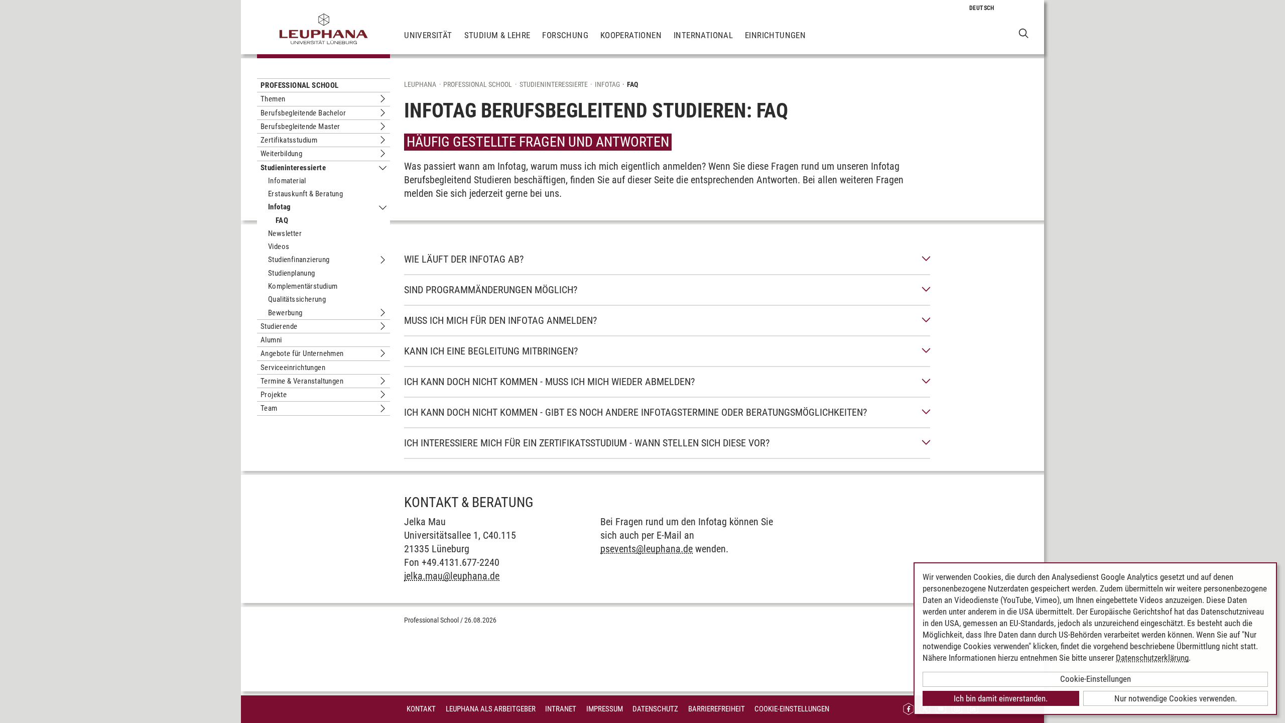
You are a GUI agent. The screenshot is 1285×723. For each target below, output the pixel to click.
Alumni (271, 339)
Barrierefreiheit (716, 708)
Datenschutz (655, 708)
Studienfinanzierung (299, 259)
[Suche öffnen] (1023, 33)
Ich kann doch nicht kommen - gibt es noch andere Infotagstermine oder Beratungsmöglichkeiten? (635, 412)
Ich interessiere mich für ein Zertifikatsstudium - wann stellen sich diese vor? (586, 443)
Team (269, 408)
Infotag (279, 206)
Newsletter (285, 233)
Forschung (565, 35)
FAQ (282, 220)
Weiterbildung (281, 153)
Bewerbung (285, 312)
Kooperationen (631, 35)
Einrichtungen (775, 35)
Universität (428, 35)
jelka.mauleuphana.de (451, 576)
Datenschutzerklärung (1152, 658)
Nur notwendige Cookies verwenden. (1175, 698)
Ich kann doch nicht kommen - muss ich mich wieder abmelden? (549, 382)
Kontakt (421, 708)
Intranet (560, 708)
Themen (273, 98)
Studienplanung (291, 273)
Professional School (300, 85)
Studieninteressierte (293, 167)
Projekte (274, 394)
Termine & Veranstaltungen (302, 381)
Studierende (279, 326)
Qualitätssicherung (297, 299)
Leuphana (420, 84)
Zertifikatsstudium (289, 140)
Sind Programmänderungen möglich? (490, 290)
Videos (278, 246)
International (703, 35)
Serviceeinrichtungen (293, 367)
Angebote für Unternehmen (302, 353)
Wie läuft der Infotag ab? (464, 259)
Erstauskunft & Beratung (305, 193)
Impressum (604, 708)
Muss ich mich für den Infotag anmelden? (500, 320)
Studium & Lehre (497, 35)
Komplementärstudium (303, 286)
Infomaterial (287, 180)
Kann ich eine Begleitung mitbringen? (491, 351)
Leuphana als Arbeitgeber (491, 708)
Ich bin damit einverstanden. (1001, 698)
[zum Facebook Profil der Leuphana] (909, 709)
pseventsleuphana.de (646, 549)
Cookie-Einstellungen (791, 708)
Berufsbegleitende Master (300, 126)
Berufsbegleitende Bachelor (303, 112)
